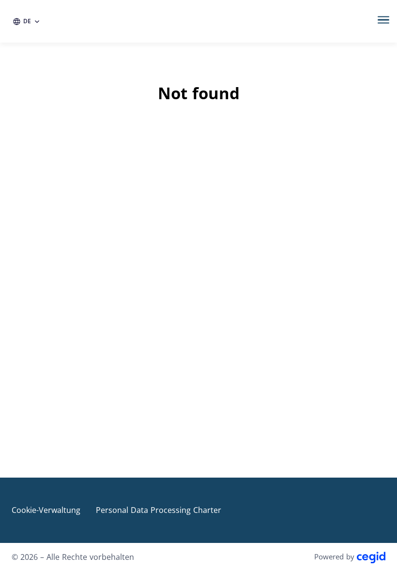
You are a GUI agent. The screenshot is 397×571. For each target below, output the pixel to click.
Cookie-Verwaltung (46, 510)
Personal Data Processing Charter (158, 510)
